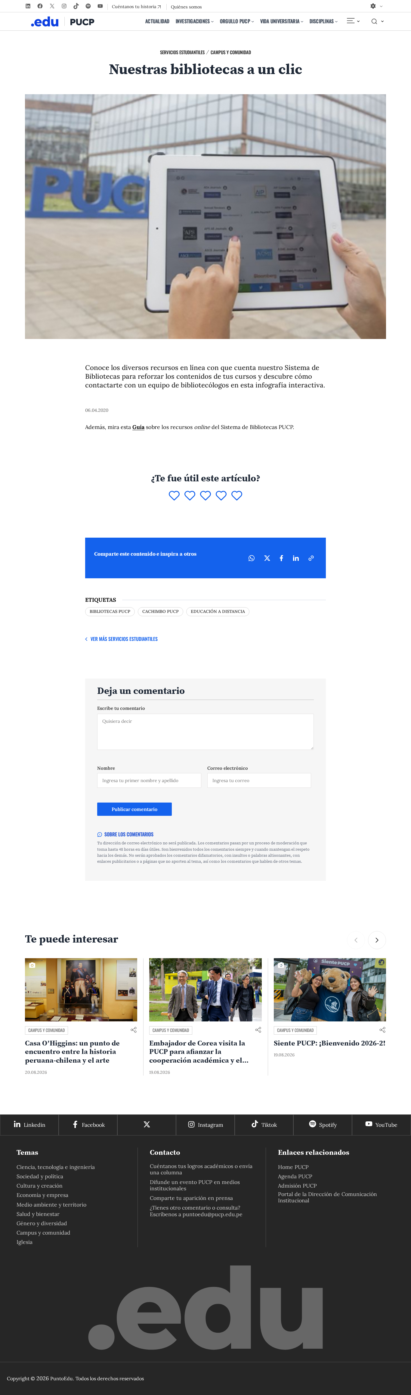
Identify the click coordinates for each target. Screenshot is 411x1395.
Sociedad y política (40, 1176)
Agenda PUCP (295, 1176)
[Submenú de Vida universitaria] (302, 21)
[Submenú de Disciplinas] (336, 21)
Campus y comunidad (231, 52)
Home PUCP (293, 1167)
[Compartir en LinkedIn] (296, 558)
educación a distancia (218, 611)
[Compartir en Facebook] (281, 558)
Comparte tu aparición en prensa (191, 1198)
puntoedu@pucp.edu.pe (213, 1214)
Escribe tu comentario (121, 708)
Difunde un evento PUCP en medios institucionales (195, 1185)
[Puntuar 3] (205, 496)
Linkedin (34, 1124)
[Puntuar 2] (189, 496)
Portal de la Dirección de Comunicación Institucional (327, 1197)
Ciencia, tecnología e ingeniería (56, 1167)
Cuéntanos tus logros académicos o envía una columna (201, 1169)
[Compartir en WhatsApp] (252, 558)
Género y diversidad (42, 1223)
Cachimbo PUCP (160, 611)
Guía (138, 427)
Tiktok (269, 1124)
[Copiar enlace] (311, 558)
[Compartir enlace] (133, 1030)
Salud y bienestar (38, 1213)
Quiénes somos (186, 7)
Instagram (210, 1124)
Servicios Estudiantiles (182, 52)
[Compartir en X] (267, 558)
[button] (377, 940)
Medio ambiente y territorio (51, 1204)
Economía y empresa (42, 1194)
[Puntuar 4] (221, 496)
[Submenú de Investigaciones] (212, 21)
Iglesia (24, 1241)
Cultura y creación (40, 1185)
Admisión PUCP (297, 1185)
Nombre (106, 768)
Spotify (328, 1124)
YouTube (386, 1124)
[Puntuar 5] (236, 496)
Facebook (93, 1124)
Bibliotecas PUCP (110, 611)
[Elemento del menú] (353, 21)
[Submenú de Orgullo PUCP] (252, 21)
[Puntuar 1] (174, 496)
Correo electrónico (227, 768)
